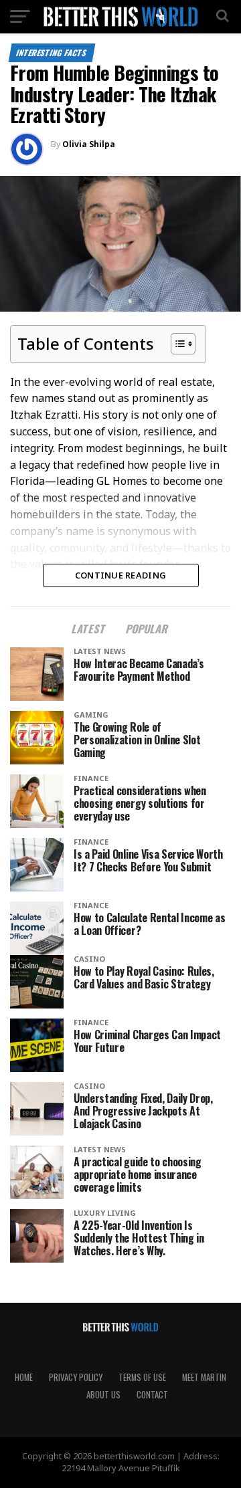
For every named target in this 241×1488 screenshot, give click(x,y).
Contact (152, 1394)
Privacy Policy (75, 1377)
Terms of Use (142, 1377)
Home (24, 1377)
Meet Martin (204, 1377)
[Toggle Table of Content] (176, 343)
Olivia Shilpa (88, 144)
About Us (103, 1394)
